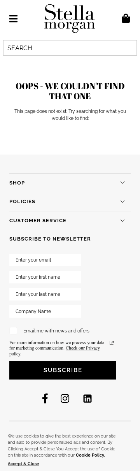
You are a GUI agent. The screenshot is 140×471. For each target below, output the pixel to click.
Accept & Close (23, 463)
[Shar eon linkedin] (87, 398)
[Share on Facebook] (45, 398)
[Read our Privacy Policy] (111, 343)
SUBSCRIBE (63, 370)
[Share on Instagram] (65, 398)
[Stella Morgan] (70, 18)
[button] (13, 19)
